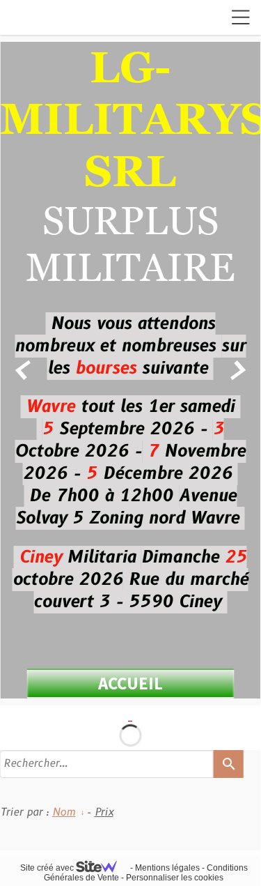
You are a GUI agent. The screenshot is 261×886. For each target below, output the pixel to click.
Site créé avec (48, 868)
